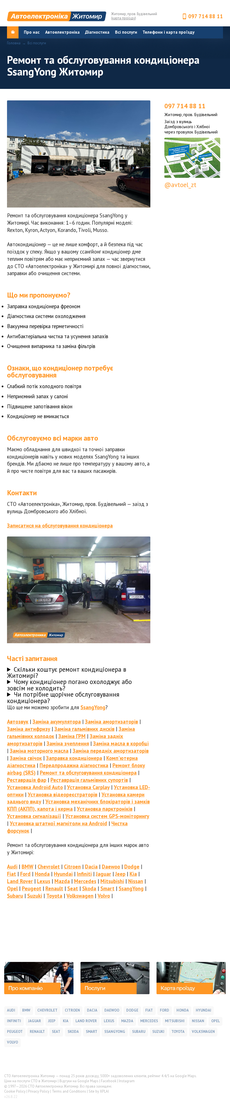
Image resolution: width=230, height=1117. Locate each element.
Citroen (72, 866)
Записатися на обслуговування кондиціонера (60, 525)
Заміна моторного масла (39, 750)
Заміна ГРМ (72, 736)
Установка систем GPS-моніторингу (107, 816)
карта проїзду (123, 18)
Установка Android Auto (35, 787)
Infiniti (84, 873)
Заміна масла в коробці (121, 743)
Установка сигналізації (34, 816)
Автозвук (17, 721)
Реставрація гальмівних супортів (89, 780)
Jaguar (103, 873)
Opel (12, 888)
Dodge (131, 866)
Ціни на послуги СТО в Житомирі (30, 1081)
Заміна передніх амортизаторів (111, 750)
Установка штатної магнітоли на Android (58, 823)
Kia (133, 873)
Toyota (54, 895)
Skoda (89, 888)
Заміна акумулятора (57, 721)
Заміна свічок (26, 758)
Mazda (62, 881)
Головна (13, 43)
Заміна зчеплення (68, 743)
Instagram (127, 1081)
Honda (42, 873)
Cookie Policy (15, 1091)
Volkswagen (79, 895)
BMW (27, 866)
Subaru (15, 895)
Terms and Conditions (69, 1091)
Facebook (108, 1081)
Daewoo (111, 866)
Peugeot (31, 888)
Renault (54, 888)
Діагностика (97, 32)
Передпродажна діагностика (74, 765)
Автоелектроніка (62, 32)
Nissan (135, 881)
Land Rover (20, 881)
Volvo (104, 895)
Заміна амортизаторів (111, 721)
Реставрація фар (26, 780)
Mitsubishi (112, 881)
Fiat (11, 873)
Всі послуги (126, 32)
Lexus (43, 881)
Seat (72, 888)
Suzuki (34, 895)
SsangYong (93, 707)
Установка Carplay (88, 787)
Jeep (120, 873)
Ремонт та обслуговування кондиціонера (88, 772)
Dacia (91, 866)
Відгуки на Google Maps (78, 1081)
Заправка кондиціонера (74, 758)
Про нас (32, 32)
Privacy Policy (38, 1091)
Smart (107, 888)
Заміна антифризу (28, 729)
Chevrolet (49, 866)
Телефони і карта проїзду (168, 32)
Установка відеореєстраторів (62, 794)
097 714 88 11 (205, 16)
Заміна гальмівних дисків (84, 729)
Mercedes (85, 881)
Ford (25, 873)
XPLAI (104, 1091)
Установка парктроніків (104, 808)
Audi (12, 866)
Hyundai (63, 873)
